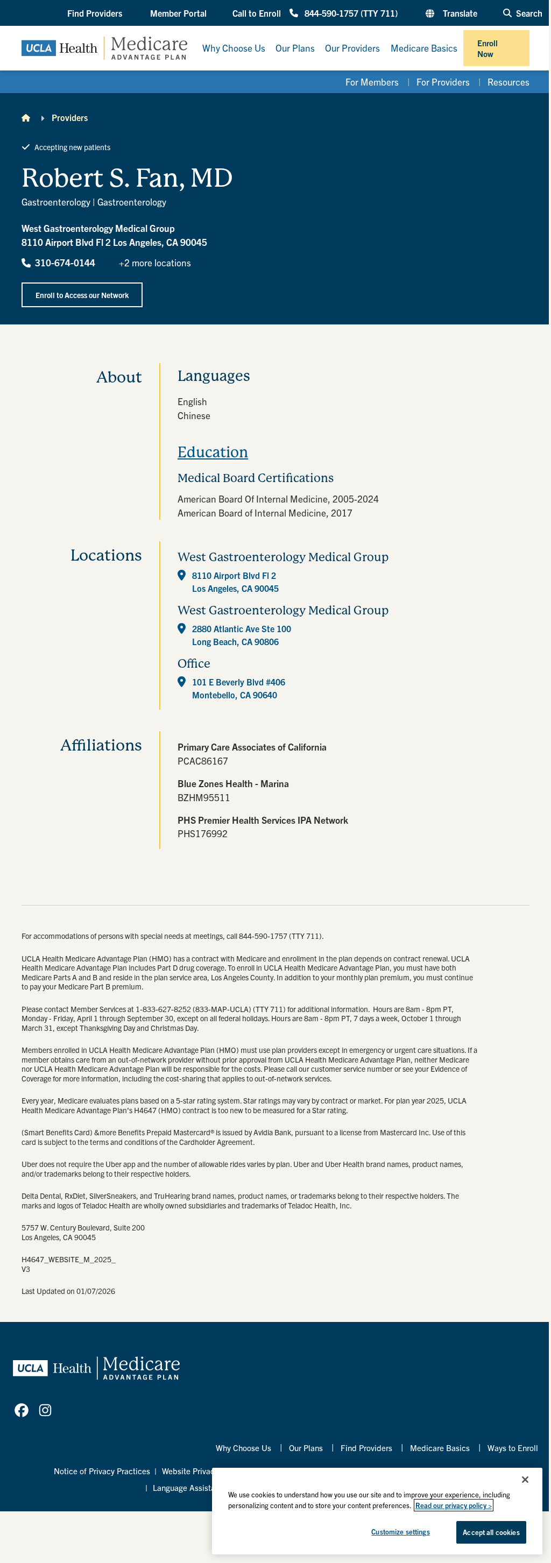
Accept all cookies (491, 1532)
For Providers (443, 81)
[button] (95, 13)
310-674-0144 (65, 262)
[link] (21, 1410)
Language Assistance (190, 1487)
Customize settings (400, 1531)
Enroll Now (487, 48)
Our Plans (306, 1447)
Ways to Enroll (513, 1447)
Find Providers (366, 1447)
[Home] (26, 117)
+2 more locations (155, 262)
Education (213, 452)
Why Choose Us (243, 1447)
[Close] (525, 1479)
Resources (508, 81)
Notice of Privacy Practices (102, 1471)
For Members (372, 81)
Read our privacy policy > (453, 1505)
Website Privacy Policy (202, 1471)
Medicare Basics (440, 1447)
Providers (70, 117)
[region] (377, 1511)
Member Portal (178, 13)
